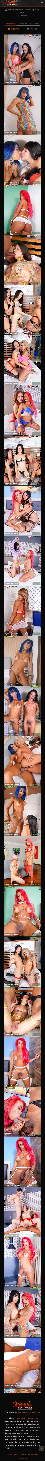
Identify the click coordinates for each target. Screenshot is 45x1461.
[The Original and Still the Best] (22, 1392)
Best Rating (23, 23)
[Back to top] (41, 1448)
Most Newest (11, 23)
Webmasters (22, 1458)
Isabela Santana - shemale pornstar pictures (22, 1454)
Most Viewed (34, 23)
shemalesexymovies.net (29, 1412)
